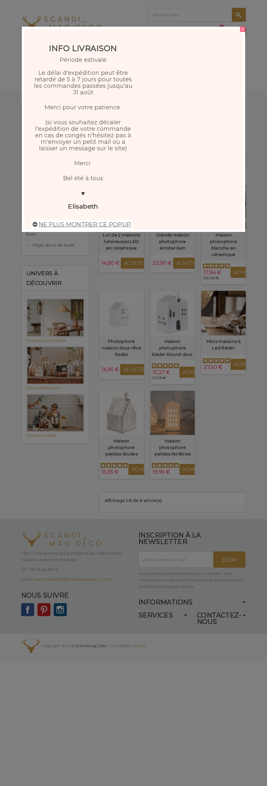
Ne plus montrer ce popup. (85, 224)
